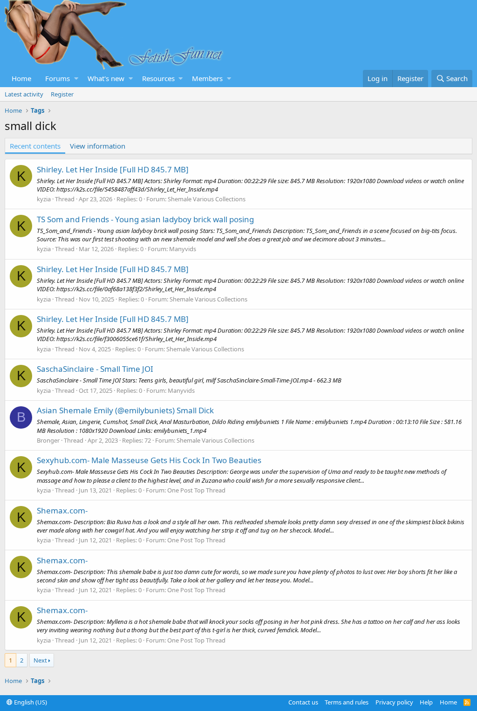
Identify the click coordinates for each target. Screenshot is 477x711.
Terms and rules (346, 702)
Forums (57, 78)
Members (207, 78)
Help (426, 702)
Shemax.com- (62, 510)
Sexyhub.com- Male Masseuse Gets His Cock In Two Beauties (149, 460)
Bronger (48, 440)
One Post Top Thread (196, 490)
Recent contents (35, 145)
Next (40, 660)
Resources (158, 78)
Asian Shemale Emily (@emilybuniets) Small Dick (125, 410)
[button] (76, 78)
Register (62, 94)
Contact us (303, 702)
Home (21, 78)
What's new (106, 78)
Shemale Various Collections (206, 199)
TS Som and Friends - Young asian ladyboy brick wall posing (145, 219)
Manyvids (182, 249)
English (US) (30, 702)
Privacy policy (394, 702)
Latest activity (24, 94)
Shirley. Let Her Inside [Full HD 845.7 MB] (113, 169)
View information (97, 145)
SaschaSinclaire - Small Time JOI (95, 368)
